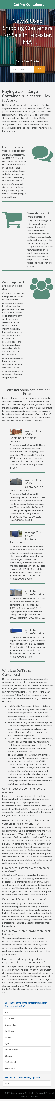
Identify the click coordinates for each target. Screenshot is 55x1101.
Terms (24, 1096)
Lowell (8, 1037)
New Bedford (11, 1049)
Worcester (10, 1068)
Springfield (10, 1062)
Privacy (49, 1093)
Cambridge (10, 1024)
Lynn (7, 1043)
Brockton (9, 1018)
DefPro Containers (29, 4)
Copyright (33, 1096)
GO (39, 69)
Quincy (8, 1055)
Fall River (9, 1031)
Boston (8, 1012)
